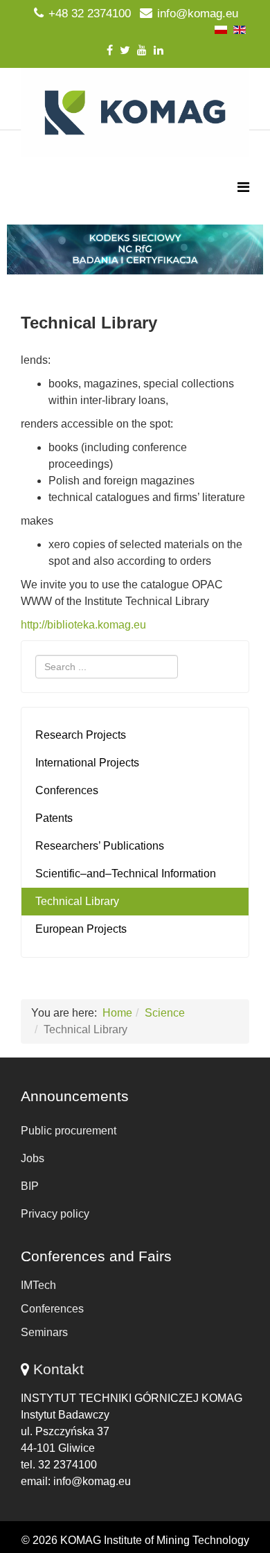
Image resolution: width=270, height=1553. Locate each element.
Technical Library (77, 901)
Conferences (66, 790)
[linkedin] (158, 50)
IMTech (38, 1285)
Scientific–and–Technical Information (125, 873)
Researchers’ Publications (99, 846)
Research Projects (80, 735)
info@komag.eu (197, 13)
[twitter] (125, 50)
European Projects (81, 929)
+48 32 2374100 (89, 13)
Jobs (32, 1158)
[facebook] (110, 50)
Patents (54, 818)
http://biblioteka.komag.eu (83, 625)
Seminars (44, 1332)
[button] (135, 249)
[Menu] (243, 187)
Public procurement (68, 1131)
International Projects (87, 763)
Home (117, 1013)
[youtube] (142, 50)
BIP (30, 1186)
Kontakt (58, 1369)
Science (165, 1013)
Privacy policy (55, 1214)
